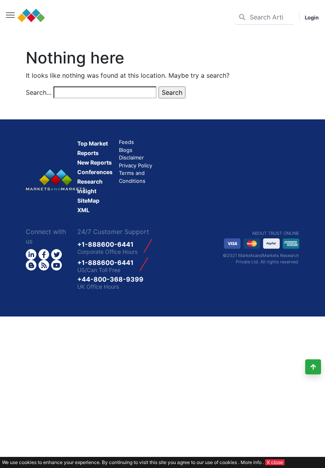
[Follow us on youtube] (56, 265)
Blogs (125, 150)
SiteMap (88, 200)
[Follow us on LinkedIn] (31, 254)
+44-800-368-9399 (110, 279)
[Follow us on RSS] (43, 265)
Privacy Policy (135, 165)
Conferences (95, 172)
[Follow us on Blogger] (31, 265)
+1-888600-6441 (105, 244)
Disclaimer (131, 157)
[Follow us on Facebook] (43, 254)
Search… (39, 92)
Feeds (126, 142)
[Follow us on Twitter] (56, 254)
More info (251, 462)
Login (312, 17)
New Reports (94, 162)
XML (83, 210)
